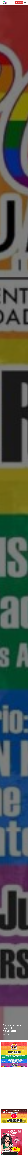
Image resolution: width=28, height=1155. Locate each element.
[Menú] (25, 2)
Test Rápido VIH (19, 2)
